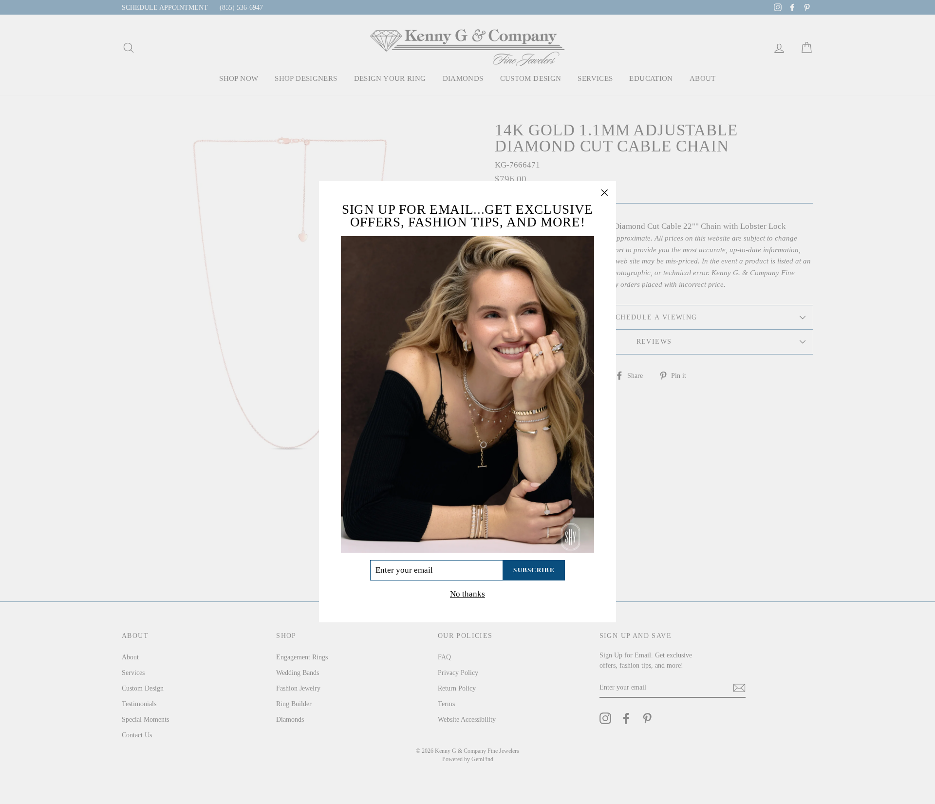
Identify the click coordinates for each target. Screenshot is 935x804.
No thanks (467, 594)
